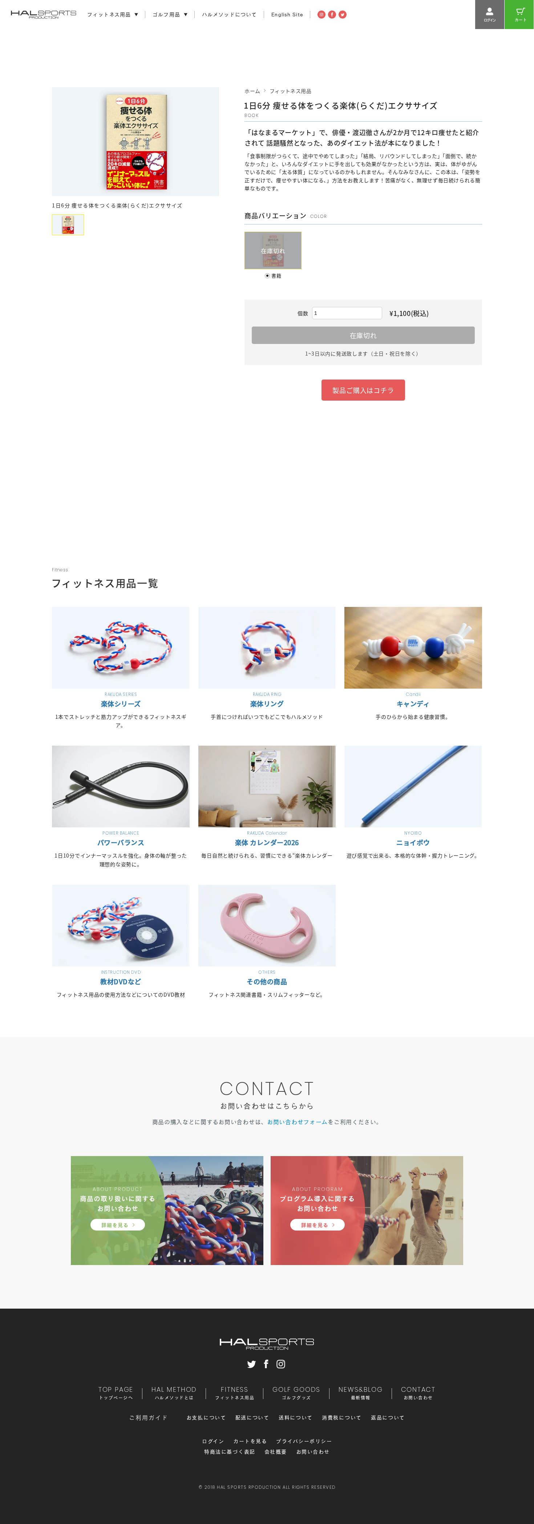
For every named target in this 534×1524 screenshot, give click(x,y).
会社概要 (275, 1451)
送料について (296, 1417)
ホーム (252, 90)
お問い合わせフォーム (297, 1122)
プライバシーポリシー (304, 1441)
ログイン (213, 1441)
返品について (388, 1417)
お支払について (206, 1417)
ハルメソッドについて (229, 14)
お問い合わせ (313, 1451)
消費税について (342, 1417)
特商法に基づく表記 (229, 1451)
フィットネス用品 (291, 90)
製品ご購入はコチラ (363, 390)
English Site (287, 14)
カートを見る (250, 1441)
